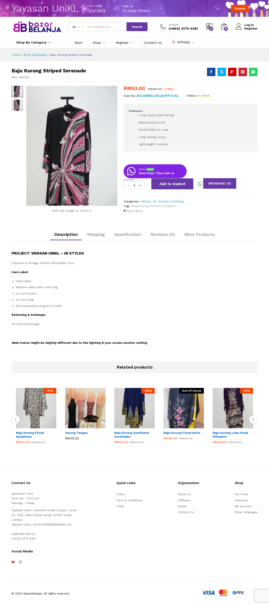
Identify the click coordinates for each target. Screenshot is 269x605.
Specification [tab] (127, 234)
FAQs (120, 506)
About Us (184, 494)
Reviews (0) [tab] (162, 234)
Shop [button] (97, 42)
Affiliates (184, 500)
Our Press (241, 494)
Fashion (145, 201)
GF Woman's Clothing (168, 201)
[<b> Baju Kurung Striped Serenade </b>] (211, 72)
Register (250, 28)
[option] (36, 416)
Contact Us (153, 42)
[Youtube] (13, 562)
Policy (120, 494)
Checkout (241, 500)
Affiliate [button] (183, 42)
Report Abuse (134, 211)
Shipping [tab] (96, 234)
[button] (200, 183)
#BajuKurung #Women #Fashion (153, 206)
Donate (240, 8)
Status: (192, 95)
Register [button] (122, 42)
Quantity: (129, 179)
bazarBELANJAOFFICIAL (158, 96)
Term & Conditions (129, 500)
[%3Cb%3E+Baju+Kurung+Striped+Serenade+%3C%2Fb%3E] (222, 72)
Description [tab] (66, 234)
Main (78, 42)
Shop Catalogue (35, 54)
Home (16, 54)
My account (243, 506)
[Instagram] (20, 562)
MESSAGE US (219, 183)
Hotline (174, 24)
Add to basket (172, 184)
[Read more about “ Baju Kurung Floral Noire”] (173, 423)
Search (137, 26)
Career (182, 506)
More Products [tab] (199, 234)
